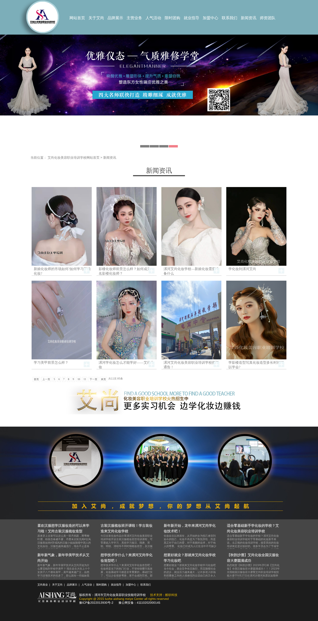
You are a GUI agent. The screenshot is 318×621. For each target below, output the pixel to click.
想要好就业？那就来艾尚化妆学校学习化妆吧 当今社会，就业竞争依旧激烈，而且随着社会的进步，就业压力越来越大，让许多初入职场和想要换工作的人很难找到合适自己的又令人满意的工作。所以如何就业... (190, 567)
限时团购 (172, 18)
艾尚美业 (42, 584)
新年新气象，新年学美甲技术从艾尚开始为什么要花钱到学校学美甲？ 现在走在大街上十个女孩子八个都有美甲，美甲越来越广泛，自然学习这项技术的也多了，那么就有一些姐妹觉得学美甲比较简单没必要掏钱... (63, 567)
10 (78, 379)
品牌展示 (115, 18)
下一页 (93, 379)
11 (85, 379)
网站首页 (77, 18)
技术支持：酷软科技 (163, 595)
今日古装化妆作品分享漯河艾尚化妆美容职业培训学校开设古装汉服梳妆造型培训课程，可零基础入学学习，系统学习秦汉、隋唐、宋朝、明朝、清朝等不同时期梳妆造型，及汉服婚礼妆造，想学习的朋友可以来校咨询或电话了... (127, 539)
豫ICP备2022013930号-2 (96, 602)
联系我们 (229, 18)
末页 (103, 379)
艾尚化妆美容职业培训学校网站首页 (74, 157)
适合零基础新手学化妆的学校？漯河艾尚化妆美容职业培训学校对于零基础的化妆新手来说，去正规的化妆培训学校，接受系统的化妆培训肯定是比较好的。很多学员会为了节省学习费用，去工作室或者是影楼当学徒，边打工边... (253, 539)
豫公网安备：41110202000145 (139, 602)
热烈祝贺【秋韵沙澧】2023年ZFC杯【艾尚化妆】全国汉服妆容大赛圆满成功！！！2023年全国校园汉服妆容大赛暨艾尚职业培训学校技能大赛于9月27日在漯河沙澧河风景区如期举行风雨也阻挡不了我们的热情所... (253, 567)
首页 (36, 379)
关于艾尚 (96, 18)
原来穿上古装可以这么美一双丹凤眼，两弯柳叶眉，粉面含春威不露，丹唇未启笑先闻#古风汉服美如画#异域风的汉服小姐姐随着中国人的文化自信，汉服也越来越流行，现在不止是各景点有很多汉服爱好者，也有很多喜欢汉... (64, 537)
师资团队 (267, 18)
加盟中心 (210, 18)
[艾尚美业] (42, 18)
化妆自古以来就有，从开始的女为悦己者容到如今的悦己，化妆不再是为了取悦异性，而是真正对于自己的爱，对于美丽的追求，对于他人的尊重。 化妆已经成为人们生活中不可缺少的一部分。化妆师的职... (190, 537)
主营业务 (134, 18)
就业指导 (191, 18)
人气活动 (153, 18)
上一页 (46, 379)
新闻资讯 (248, 18)
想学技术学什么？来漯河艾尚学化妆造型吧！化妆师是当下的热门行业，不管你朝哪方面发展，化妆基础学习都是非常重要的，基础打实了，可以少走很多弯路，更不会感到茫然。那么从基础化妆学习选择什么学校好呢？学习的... (127, 568)
